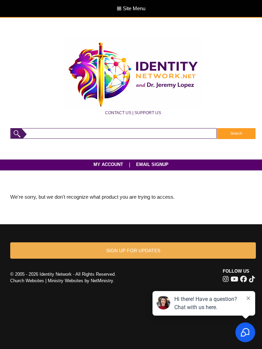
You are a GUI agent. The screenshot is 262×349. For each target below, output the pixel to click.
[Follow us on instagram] (226, 279)
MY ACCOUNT (108, 164)
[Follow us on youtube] (234, 279)
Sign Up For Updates (133, 250)
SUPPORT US (147, 112)
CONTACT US (118, 112)
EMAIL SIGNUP (152, 164)
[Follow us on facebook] (243, 279)
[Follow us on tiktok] (252, 279)
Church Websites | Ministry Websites (47, 280)
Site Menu (133, 8)
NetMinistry (102, 280)
